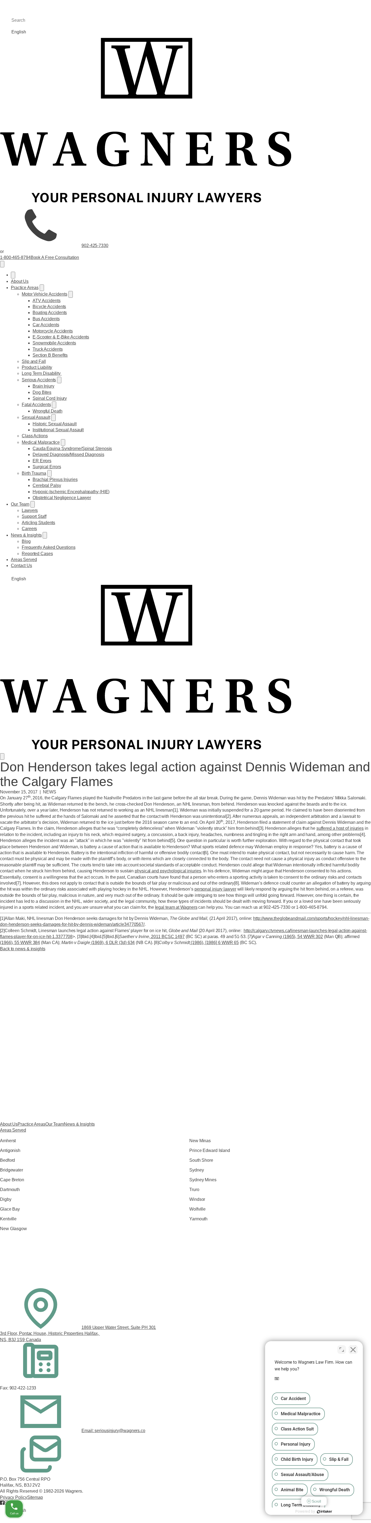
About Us (20, 281)
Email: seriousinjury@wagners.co (113, 1430)
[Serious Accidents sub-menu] (59, 380)
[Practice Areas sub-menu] (42, 287)
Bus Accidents (46, 318)
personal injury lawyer (215, 889)
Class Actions (35, 435)
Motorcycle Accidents (53, 331)
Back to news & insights (22, 948)
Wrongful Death (47, 411)
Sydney (196, 1170)
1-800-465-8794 (15, 257)
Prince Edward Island (209, 1150)
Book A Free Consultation (55, 257)
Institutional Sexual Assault (58, 430)
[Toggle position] (341, 1349)
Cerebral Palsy (47, 485)
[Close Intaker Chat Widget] (353, 1349)
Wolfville (197, 1209)
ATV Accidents (47, 300)
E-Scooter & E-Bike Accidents (61, 337)
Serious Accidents (39, 380)
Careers (29, 528)
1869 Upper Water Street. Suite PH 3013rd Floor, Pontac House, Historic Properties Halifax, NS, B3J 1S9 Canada (78, 1333)
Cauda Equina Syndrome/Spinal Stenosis (72, 448)
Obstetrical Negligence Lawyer (62, 497)
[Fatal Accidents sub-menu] (54, 404)
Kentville (8, 1219)
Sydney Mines (202, 1179)
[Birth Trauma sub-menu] (49, 473)
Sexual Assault (36, 417)
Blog (26, 541)
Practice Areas (25, 287)
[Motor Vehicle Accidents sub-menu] (70, 294)
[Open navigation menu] (2, 264)
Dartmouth (10, 1189)
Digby (5, 1199)
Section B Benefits (50, 355)
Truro (194, 1189)
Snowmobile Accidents (54, 343)
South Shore (201, 1160)
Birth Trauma (34, 473)
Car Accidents (46, 324)
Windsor (197, 1199)
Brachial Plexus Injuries (55, 479)
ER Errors (42, 460)
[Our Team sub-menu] (32, 504)
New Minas (200, 1140)
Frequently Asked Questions (48, 547)
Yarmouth (198, 1219)
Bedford (7, 1160)
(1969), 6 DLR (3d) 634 (112, 942)
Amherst (8, 1140)
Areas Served (24, 559)
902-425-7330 (94, 245)
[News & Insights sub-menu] (45, 535)
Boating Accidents (50, 312)
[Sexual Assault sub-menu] (53, 417)
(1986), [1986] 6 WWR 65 (214, 942)
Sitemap (35, 1497)
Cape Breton (12, 1179)
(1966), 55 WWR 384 (20, 942)
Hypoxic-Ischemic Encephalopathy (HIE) (71, 491)
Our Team (20, 504)
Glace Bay (10, 1209)
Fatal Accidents (36, 404)
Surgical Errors (47, 466)
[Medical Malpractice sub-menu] (63, 442)
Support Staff (34, 516)
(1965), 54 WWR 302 (302, 936)
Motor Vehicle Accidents (44, 294)
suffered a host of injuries (340, 828)
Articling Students (38, 522)
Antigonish (10, 1150)
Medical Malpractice (41, 442)
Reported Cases (37, 553)
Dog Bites (42, 392)
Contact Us (21, 565)
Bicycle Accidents (49, 306)
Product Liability (37, 367)
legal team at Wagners (176, 907)
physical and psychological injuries (168, 871)
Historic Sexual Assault (55, 424)
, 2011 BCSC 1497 (167, 936)
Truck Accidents (48, 349)
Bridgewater (11, 1170)
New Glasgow (13, 1228)
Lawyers (30, 510)
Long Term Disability (42, 373)
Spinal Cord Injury (50, 398)
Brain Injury (43, 386)
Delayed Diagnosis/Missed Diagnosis (68, 454)
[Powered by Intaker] (324, 1511)
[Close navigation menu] (13, 275)
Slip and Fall (34, 361)
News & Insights (26, 535)
